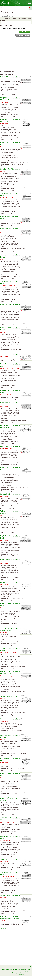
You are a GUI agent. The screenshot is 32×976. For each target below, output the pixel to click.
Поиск (2, 20)
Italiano (20, 971)
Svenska (27, 973)
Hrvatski (15, 971)
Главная (6, 967)
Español (4, 971)
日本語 (24, 971)
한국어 (28, 971)
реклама (26, 967)
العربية (3, 969)
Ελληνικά (23, 969)
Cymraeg (12, 969)
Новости (12, 967)
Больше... (4, 928)
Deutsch (17, 969)
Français (9, 971)
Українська (15, 974)
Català (7, 969)
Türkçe (9, 974)
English (28, 969)
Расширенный (23, 35)
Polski (11, 973)
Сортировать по (6, 25)
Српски (22, 973)
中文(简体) (21, 974)
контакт (19, 967)
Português (16, 973)
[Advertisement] (16, 54)
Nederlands (6, 973)
